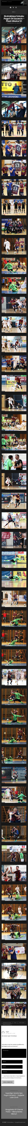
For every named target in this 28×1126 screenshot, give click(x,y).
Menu (13, 12)
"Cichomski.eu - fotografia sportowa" (16, 1122)
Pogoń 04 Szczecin (7, 1024)
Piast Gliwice (22, 1022)
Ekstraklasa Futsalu (7, 1022)
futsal (15, 1022)
